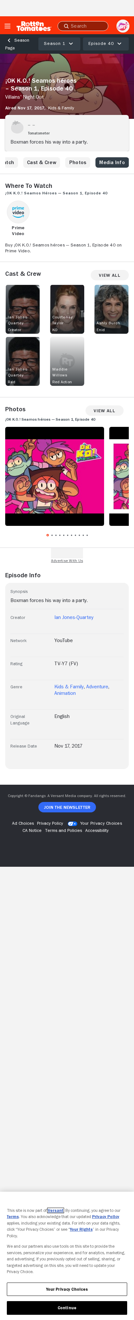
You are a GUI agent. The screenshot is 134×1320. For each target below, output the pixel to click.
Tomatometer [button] (39, 133)
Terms (13, 1217)
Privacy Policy (105, 1217)
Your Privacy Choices (101, 823)
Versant (55, 1210)
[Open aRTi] (123, 26)
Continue (67, 1308)
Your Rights (81, 1229)
